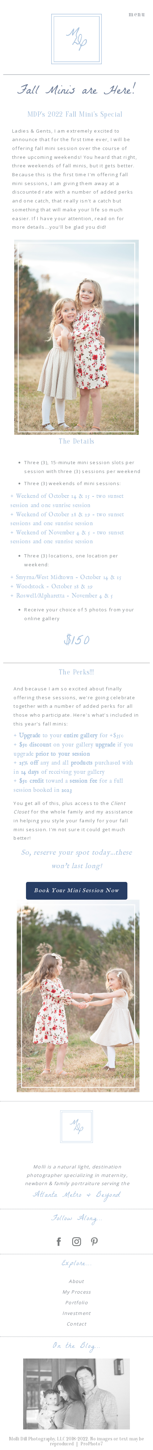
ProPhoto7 (91, 1444)
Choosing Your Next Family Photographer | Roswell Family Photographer (76, 1381)
